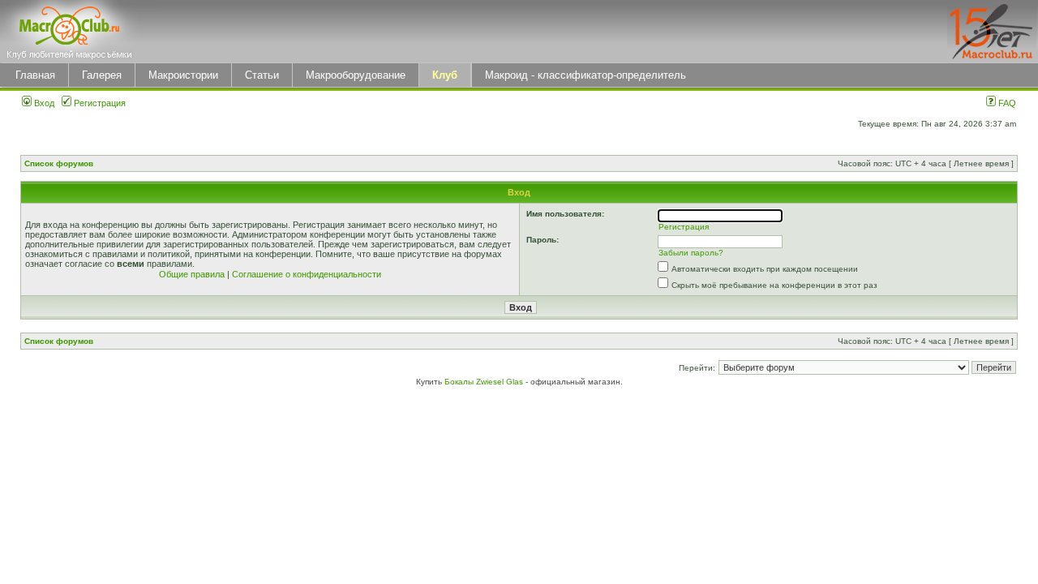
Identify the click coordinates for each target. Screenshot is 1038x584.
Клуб (444, 75)
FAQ (1006, 103)
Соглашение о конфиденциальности (306, 274)
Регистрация (98, 103)
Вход (43, 103)
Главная (35, 75)
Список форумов (58, 163)
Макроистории (183, 75)
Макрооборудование (355, 75)
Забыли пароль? (690, 252)
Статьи (262, 75)
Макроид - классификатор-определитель (585, 75)
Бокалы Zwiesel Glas (484, 381)
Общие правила (192, 274)
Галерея (102, 75)
